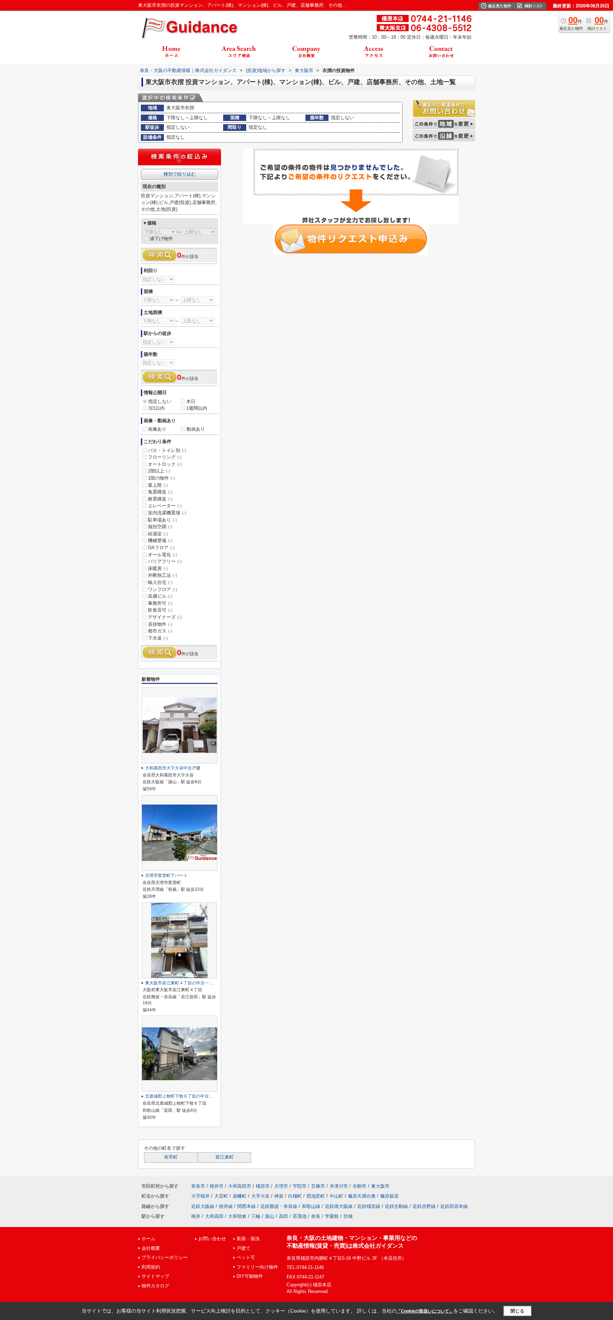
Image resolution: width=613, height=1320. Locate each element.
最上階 (158, 485)
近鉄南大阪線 (339, 1206)
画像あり (157, 429)
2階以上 (159, 471)
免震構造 (160, 492)
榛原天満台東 (362, 1196)
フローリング (165, 457)
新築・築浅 (248, 1238)
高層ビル (160, 596)
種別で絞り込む (180, 174)
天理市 (281, 1186)
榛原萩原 (389, 1196)
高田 (283, 1216)
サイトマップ (155, 1276)
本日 (190, 401)
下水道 (158, 638)
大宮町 (221, 1196)
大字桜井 (200, 1196)
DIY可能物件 (250, 1276)
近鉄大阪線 (202, 1206)
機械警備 (160, 540)
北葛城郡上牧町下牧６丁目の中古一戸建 (183, 1096)
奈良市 (198, 1186)
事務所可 (160, 603)
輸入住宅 (160, 582)
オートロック (165, 464)
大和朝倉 (237, 1216)
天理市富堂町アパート (166, 875)
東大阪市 (380, 1186)
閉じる (517, 1311)
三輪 (255, 1216)
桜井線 (226, 1206)
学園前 (332, 1216)
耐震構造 (160, 499)
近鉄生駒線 (396, 1206)
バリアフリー (165, 561)
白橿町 (295, 1196)
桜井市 (216, 1186)
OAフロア (161, 547)
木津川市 (339, 1186)
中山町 (336, 1196)
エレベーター (165, 505)
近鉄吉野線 (424, 1206)
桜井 (195, 1216)
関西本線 (246, 1206)
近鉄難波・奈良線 (278, 1206)
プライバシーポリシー (165, 1257)
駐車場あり (162, 520)
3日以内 (156, 408)
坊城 (348, 1216)
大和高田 (214, 1216)
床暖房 (158, 568)
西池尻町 (315, 1196)
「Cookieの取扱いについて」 (425, 1311)
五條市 (318, 1186)
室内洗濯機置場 (167, 512)
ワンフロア (162, 589)
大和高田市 (239, 1186)
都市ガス (160, 631)
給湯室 (158, 533)
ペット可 (246, 1257)
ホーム (148, 1238)
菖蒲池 (299, 1216)
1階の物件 (161, 478)
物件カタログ (155, 1285)
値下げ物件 (161, 238)
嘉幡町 (240, 1196)
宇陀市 (299, 1186)
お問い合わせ (212, 1238)
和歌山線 (311, 1206)
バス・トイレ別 (167, 450)
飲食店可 (160, 610)
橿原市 (263, 1186)
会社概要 (151, 1248)
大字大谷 (260, 1196)
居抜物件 (160, 624)
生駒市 (359, 1186)
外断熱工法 (162, 575)
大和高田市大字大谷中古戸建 (172, 768)
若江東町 (224, 1157)
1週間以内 (196, 408)
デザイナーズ (165, 617)
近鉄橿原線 (368, 1206)
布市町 (171, 1157)
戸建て (243, 1248)
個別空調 (160, 526)
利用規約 (151, 1267)
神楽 (278, 1196)
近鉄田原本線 (454, 1206)
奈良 (315, 1216)
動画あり (196, 429)
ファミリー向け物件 (257, 1267)
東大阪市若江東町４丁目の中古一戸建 (181, 983)
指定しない (159, 401)
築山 (269, 1216)
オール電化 (162, 554)
